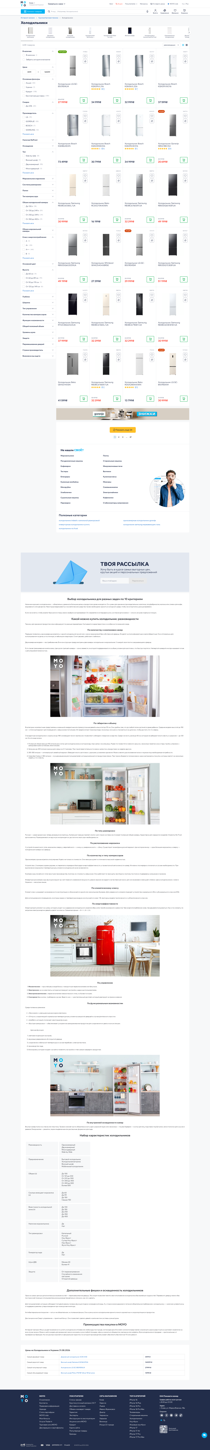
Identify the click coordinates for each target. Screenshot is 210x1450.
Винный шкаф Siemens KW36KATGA (74, 1362)
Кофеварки (66, 466)
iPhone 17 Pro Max (137, 1437)
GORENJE (30, 121)
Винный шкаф (32, 160)
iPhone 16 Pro (135, 1406)
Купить (83, 100)
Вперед (189, 32)
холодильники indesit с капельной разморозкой (79, 520)
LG (27, 117)
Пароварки (65, 503)
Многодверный (32, 168)
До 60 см (29, 274)
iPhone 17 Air (135, 1431)
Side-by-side (31, 156)
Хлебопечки (66, 492)
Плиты (106, 456)
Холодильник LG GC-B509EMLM (73, 1367)
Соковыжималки (110, 487)
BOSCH (29, 126)
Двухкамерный (32, 164)
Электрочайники (110, 492)
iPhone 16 (133, 1400)
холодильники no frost (68, 528)
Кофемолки (108, 498)
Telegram (176, 1415)
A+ (27, 245)
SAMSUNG (30, 130)
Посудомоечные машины (72, 461)
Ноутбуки (134, 1421)
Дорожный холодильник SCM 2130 (74, 1357)
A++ (28, 249)
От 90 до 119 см (32, 282)
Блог (111, 4)
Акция (28, 83)
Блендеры (65, 477)
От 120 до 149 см (33, 286)
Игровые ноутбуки (138, 1425)
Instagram (171, 1415)
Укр (183, 4)
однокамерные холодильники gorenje (139, 520)
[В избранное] (85, 56)
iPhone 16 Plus (135, 1403)
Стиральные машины (112, 461)
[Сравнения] (85, 61)
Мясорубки (66, 487)
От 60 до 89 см (32, 278)
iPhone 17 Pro (135, 1434)
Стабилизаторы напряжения (115, 503)
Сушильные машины (70, 498)
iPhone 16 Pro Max (137, 1409)
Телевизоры (135, 1412)
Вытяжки (107, 471)
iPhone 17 (133, 1428)
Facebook (166, 1415)
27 (130, 437)
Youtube (162, 1415)
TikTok (181, 1415)
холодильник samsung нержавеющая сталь (141, 524)
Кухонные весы (109, 477)
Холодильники (136, 1418)
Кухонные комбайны (70, 482)
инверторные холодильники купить (74, 524)
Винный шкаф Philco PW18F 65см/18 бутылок (78, 1373)
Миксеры (107, 482)
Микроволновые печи (112, 466)
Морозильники (67, 456)
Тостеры (64, 471)
